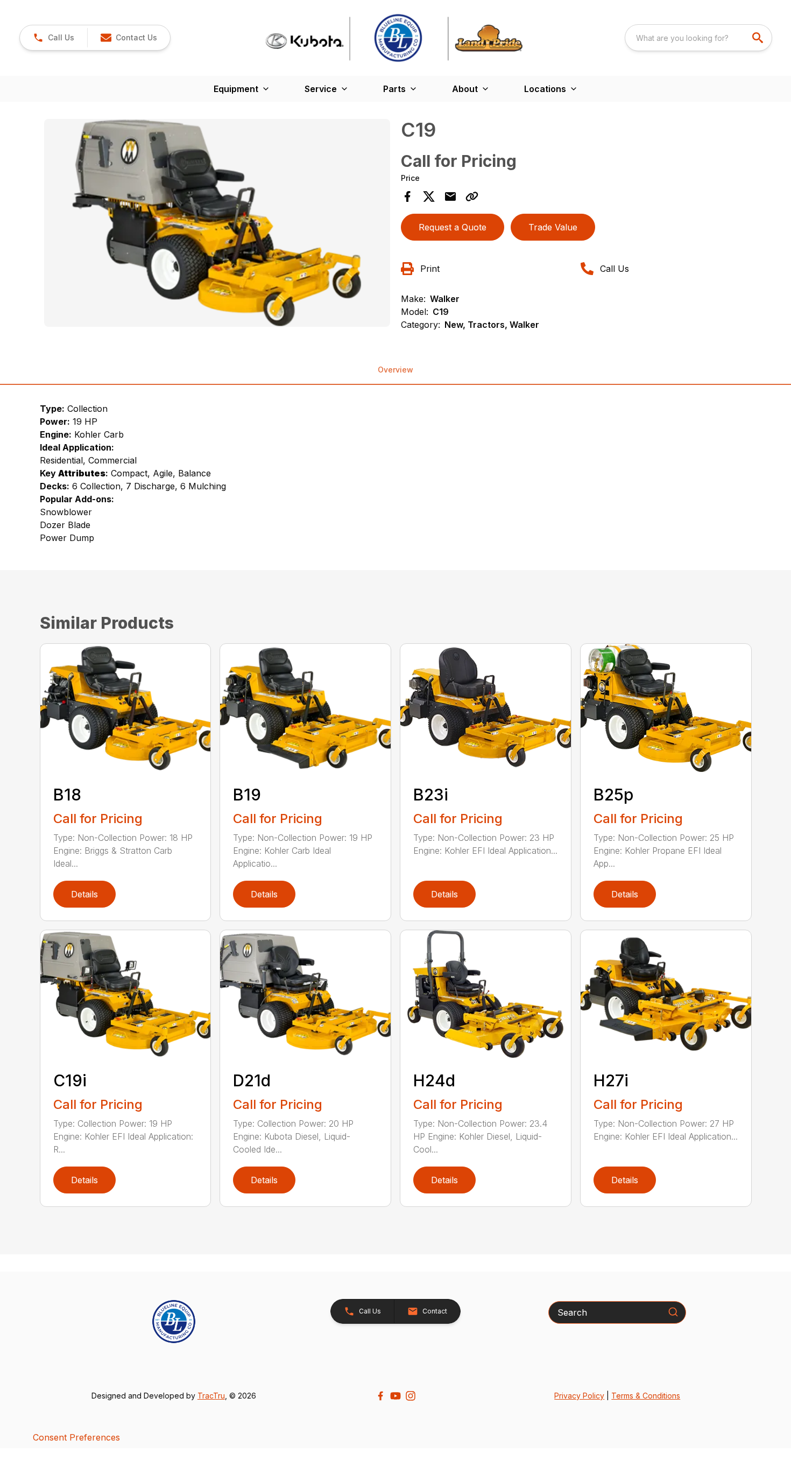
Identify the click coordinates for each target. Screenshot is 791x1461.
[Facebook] (380, 1396)
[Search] (673, 1312)
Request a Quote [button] (452, 227)
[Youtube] (395, 1396)
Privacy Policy (579, 1395)
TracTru (211, 1395)
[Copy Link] (471, 196)
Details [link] (84, 894)
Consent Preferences (76, 1437)
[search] (759, 37)
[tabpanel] (217, 224)
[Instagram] (410, 1396)
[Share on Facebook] (407, 196)
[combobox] (698, 38)
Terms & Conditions (645, 1395)
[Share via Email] (450, 196)
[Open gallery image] (217, 223)
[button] (53, 37)
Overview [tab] (395, 369)
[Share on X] (428, 196)
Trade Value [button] (552, 227)
